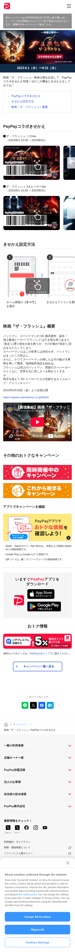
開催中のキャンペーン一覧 (27, 24)
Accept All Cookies (37, 916)
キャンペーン (20, 724)
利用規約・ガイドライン (17, 841)
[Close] (67, 862)
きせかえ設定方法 (22, 101)
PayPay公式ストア (40, 653)
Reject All (37, 929)
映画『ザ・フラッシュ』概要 (29, 107)
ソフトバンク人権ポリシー (18, 853)
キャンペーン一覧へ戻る (38, 666)
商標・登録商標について (17, 847)
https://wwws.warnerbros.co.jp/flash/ (26, 397)
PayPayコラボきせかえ (26, 96)
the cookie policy (28, 894)
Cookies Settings (37, 942)
